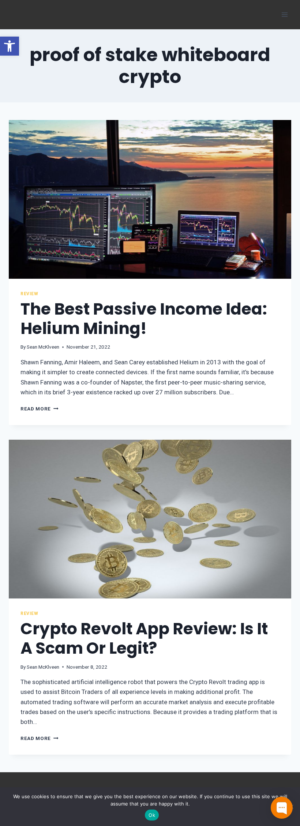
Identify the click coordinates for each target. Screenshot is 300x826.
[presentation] (150, 199)
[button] (9, 46)
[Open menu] (284, 14)
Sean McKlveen (43, 347)
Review (29, 293)
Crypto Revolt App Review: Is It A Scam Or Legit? (144, 638)
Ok (152, 815)
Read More (39, 409)
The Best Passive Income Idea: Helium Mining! (143, 318)
